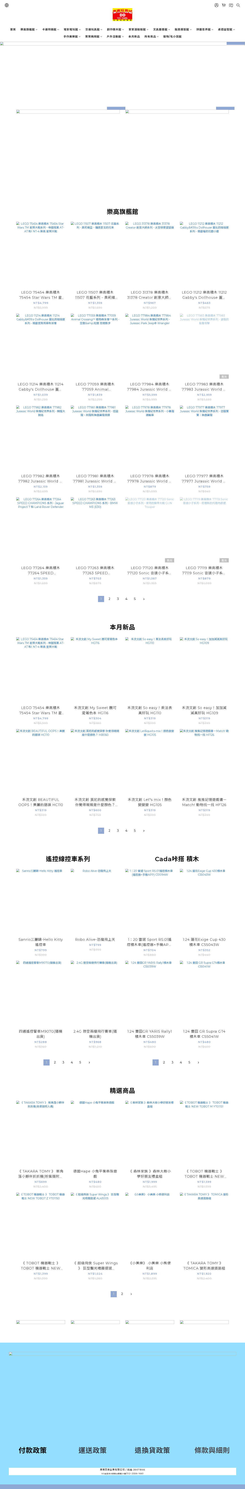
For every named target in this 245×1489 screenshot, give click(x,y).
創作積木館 (114, 29)
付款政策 (33, 1450)
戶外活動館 (114, 36)
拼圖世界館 (203, 29)
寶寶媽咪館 (92, 36)
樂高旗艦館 (27, 29)
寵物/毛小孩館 (172, 36)
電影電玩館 (71, 29)
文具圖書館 (160, 29)
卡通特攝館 (49, 29)
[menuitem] (101, 599)
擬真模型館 (182, 29)
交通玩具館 (92, 29)
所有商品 (150, 36)
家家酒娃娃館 (137, 29)
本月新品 (134, 36)
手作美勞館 (71, 36)
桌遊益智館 (225, 29)
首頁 (13, 29)
